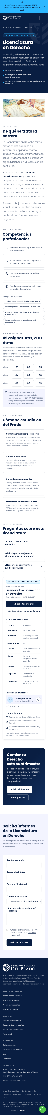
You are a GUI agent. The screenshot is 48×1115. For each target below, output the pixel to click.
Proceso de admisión (12, 1020)
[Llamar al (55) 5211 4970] (38, 699)
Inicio (5, 28)
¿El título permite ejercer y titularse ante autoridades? (19, 555)
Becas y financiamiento (13, 1029)
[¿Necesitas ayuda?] (42, 1109)
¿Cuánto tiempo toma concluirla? (16, 543)
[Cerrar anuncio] (44, 6)
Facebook (7, 1094)
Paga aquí (7, 1034)
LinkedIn (28, 1094)
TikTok (5, 1097)
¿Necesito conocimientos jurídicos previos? (18, 566)
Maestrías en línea (11, 1000)
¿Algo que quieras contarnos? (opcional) (21, 909)
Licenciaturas (15, 28)
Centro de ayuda (29, 1091)
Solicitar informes (25, 604)
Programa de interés (17, 896)
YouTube (37, 1094)
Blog (5, 1054)
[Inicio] (12, 18)
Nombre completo (16, 860)
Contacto (7, 1058)
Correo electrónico (16, 872)
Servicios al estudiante (12, 1049)
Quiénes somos (9, 1045)
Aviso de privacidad (11, 1091)
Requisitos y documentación (26, 611)
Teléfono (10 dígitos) (17, 884)
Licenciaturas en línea (12, 996)
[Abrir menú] (42, 18)
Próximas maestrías (11, 1005)
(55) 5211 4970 (9, 1076)
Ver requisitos (18, 797)
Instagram (17, 1094)
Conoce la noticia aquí (29, 8)
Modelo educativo (11, 1009)
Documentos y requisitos (13, 1025)
